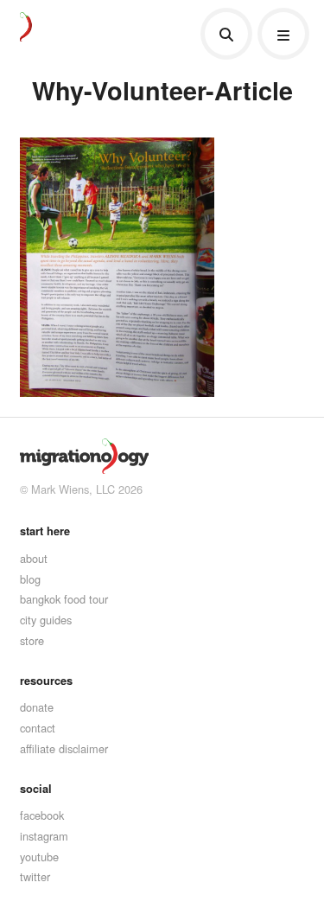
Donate (37, 707)
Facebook (42, 815)
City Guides (46, 619)
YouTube (39, 856)
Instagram (44, 836)
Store (32, 640)
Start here (45, 531)
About (34, 558)
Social (36, 788)
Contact (37, 727)
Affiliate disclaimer (64, 748)
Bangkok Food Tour (64, 599)
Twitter (35, 876)
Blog (30, 579)
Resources (46, 680)
